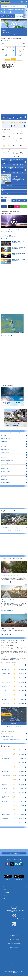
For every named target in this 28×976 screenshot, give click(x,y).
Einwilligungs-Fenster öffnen (14, 943)
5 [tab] (17, 530)
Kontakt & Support (14, 947)
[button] (14, 117)
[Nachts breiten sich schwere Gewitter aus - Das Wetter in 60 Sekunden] (14, 221)
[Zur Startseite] (6, 1)
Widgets (3, 889)
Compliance (14, 956)
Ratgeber (3, 898)
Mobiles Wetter (5, 892)
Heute (2, 16)
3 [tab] (13, 530)
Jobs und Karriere (14, 935)
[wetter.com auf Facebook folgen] (7, 864)
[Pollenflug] (22, 2)
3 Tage (12, 16)
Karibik (14, 658)
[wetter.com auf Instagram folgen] (21, 864)
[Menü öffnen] (25, 1)
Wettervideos (4, 895)
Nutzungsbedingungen (14, 964)
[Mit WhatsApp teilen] (23, 206)
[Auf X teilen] (11, 206)
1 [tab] (8, 530)
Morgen (7, 16)
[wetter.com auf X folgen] (12, 864)
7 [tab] (21, 726)
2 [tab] (10, 530)
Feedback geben (13, 34)
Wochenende (19, 16)
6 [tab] (19, 530)
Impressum (14, 951)
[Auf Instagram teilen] (17, 206)
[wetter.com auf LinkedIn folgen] (16, 864)
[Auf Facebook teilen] (4, 206)
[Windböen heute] (14, 323)
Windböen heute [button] (4, 333)
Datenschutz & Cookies (14, 939)
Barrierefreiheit (14, 960)
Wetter (3, 886)
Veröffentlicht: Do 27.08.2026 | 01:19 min (9, 236)
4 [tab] (15, 530)
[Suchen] (25, 6)
